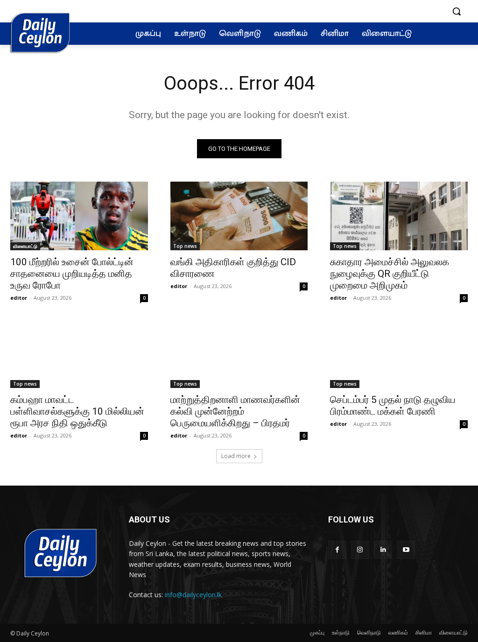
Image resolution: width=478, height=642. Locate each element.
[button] (456, 11)
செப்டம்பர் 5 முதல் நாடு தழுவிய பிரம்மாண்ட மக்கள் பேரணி (393, 405)
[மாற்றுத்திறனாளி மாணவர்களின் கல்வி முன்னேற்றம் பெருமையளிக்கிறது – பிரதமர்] (239, 353)
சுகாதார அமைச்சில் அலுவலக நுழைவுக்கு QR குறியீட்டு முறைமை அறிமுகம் (389, 273)
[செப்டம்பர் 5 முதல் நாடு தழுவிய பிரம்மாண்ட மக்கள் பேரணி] (399, 353)
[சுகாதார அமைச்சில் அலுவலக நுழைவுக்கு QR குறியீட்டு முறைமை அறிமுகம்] (399, 216)
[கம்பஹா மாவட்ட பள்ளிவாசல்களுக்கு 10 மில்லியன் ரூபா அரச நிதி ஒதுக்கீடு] (79, 353)
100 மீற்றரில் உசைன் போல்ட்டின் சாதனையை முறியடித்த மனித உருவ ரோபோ (72, 273)
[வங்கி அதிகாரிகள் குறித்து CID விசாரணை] (239, 216)
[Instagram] (360, 550)
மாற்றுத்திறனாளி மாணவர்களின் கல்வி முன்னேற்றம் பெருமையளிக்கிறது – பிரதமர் (235, 411)
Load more (236, 456)
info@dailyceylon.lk (193, 594)
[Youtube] (406, 550)
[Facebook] (337, 550)
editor (18, 297)
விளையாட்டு (25, 246)
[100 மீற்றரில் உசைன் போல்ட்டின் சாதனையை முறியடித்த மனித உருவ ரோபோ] (79, 216)
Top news (185, 246)
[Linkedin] (383, 550)
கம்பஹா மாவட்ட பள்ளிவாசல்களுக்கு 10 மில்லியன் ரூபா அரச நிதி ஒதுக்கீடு (77, 411)
